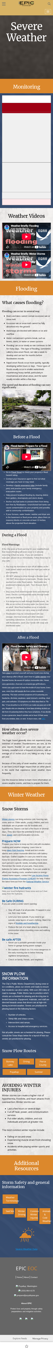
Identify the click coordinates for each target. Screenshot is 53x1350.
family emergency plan (25, 485)
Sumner (39, 1071)
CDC (43, 719)
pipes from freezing (15, 850)
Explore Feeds (20, 1338)
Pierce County (42, 1063)
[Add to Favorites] (27, 1346)
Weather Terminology (12, 1199)
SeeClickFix (10, 1211)
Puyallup (14, 1071)
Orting (26, 1061)
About (26, 1277)
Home (19, 1277)
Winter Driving (22, 1213)
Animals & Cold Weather (47, 1216)
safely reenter (40, 677)
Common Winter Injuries (34, 1214)
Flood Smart (16, 472)
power (9, 835)
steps (8, 673)
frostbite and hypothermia (27, 923)
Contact (34, 1277)
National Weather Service (37, 881)
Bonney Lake (10, 1063)
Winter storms (8, 819)
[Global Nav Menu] (3, 3)
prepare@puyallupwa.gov (28, 1295)
